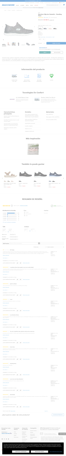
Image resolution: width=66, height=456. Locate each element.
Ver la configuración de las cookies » (56, 451)
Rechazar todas (39, 451)
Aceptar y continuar (20, 451)
